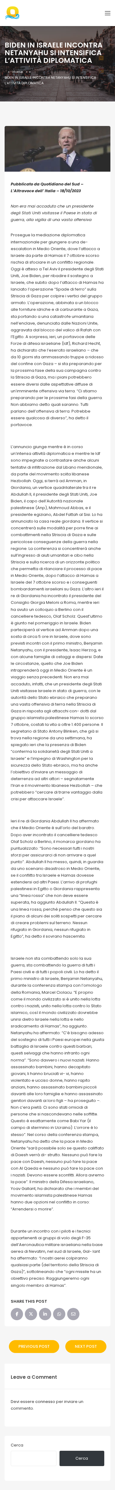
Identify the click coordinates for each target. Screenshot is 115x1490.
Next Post (86, 1346)
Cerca (17, 1445)
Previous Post (34, 1346)
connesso (45, 1401)
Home (18, 71)
